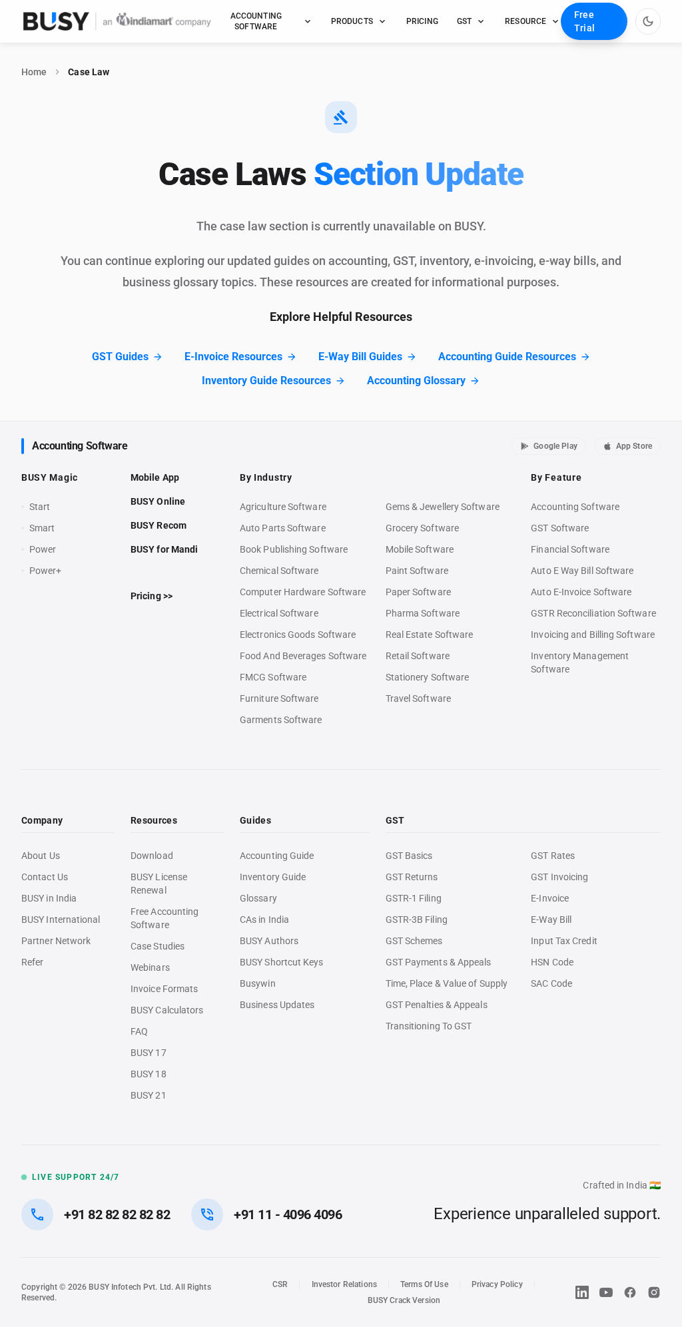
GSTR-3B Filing (417, 919)
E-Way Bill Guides (360, 356)
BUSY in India (49, 898)
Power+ (45, 570)
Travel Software (418, 698)
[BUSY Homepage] (117, 21)
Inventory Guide (273, 877)
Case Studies (157, 946)
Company (42, 820)
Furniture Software (279, 698)
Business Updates (277, 1004)
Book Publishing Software (294, 549)
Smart (42, 528)
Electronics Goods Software (298, 634)
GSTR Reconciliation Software (593, 613)
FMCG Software (273, 677)
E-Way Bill (551, 919)
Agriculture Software (283, 506)
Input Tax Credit (564, 940)
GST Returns (412, 877)
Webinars (150, 967)
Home (34, 72)
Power (42, 549)
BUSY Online (158, 501)
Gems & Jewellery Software (443, 506)
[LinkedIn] (582, 1292)
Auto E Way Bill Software (582, 570)
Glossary (258, 898)
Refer (32, 962)
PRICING (422, 21)
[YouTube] (606, 1292)
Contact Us (44, 877)
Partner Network (56, 940)
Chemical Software (279, 570)
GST (464, 21)
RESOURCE (525, 21)
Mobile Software (420, 549)
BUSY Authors (269, 940)
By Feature (556, 477)
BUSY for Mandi (164, 549)
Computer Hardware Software (303, 592)
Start (42, 507)
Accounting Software (79, 445)
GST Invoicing (559, 877)
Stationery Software (428, 677)
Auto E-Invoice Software (581, 592)
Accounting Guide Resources (507, 356)
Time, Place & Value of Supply (447, 983)
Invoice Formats (164, 988)
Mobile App (155, 477)
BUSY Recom (158, 525)
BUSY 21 (149, 1095)
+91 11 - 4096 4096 (288, 1214)
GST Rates (553, 855)
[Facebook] (630, 1292)
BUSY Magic (49, 477)
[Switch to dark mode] (648, 21)
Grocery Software (422, 528)
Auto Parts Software (283, 528)
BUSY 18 (149, 1074)
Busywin (258, 983)
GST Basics (409, 855)
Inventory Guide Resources (266, 380)
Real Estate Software (430, 634)
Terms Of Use (424, 1284)
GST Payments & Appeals (439, 962)
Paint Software (417, 570)
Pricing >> (151, 596)
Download (152, 855)
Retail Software (418, 656)
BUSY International (61, 919)
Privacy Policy (497, 1284)
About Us (40, 855)
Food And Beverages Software (303, 656)
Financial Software (570, 549)
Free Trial (584, 21)
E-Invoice (550, 898)
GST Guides (120, 356)
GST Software (560, 528)
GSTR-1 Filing (414, 898)
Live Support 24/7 (75, 1177)
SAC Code (551, 983)
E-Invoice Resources (233, 356)
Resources (154, 820)
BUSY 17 (149, 1052)
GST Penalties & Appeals (437, 1004)
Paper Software (418, 592)
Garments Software (281, 719)
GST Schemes (414, 940)
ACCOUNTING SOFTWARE (256, 21)
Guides (255, 820)
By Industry (266, 477)
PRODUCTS (352, 21)
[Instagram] (654, 1292)
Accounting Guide (277, 855)
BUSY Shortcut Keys (282, 962)
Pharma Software (423, 613)
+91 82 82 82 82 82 (117, 1214)
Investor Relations (344, 1284)
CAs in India (264, 919)
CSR (280, 1284)
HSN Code (552, 962)
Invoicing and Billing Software (593, 634)
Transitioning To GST (429, 1026)
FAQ (139, 1031)
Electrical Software (279, 613)
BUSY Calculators (167, 1010)
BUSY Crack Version (404, 1300)
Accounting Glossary (416, 380)
